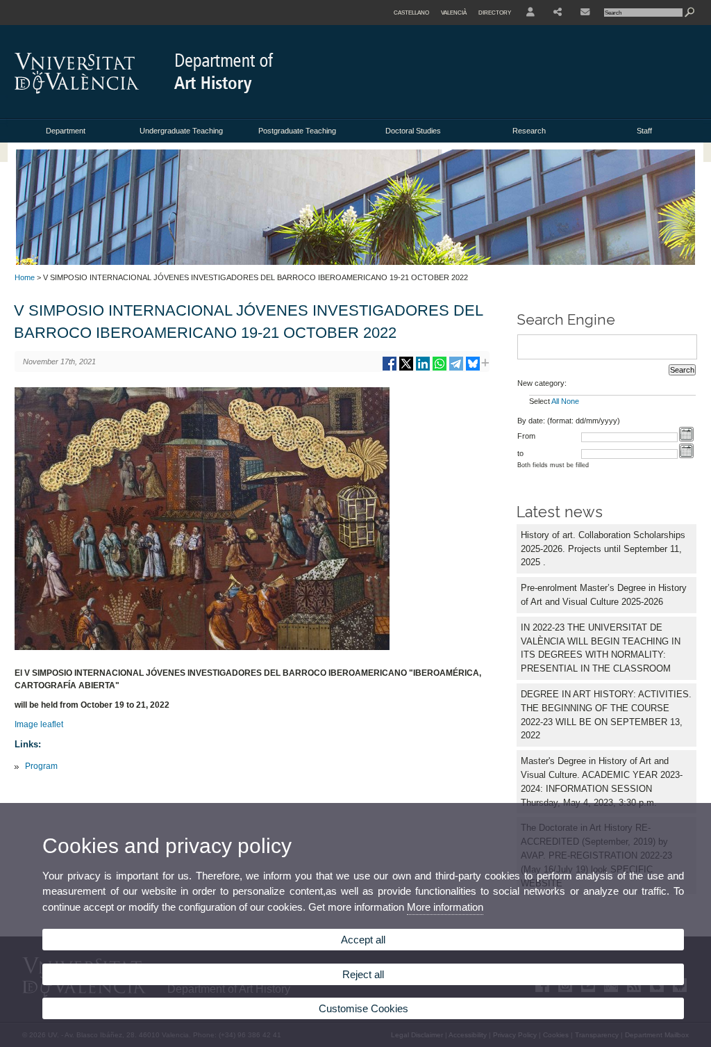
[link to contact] (584, 12)
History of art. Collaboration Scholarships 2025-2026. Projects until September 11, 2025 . (603, 549)
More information (445, 907)
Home (25, 277)
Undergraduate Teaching (181, 131)
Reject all (363, 974)
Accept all (363, 939)
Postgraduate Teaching (297, 131)
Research (529, 131)
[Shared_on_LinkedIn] (423, 369)
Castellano (411, 12)
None (570, 401)
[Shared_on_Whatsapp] (439, 369)
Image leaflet (39, 724)
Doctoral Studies (413, 131)
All (555, 401)
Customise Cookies (363, 1008)
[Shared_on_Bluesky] (473, 369)
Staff (644, 131)
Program (41, 766)
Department (65, 131)
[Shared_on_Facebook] (389, 369)
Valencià (454, 12)
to (520, 453)
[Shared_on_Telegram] (456, 369)
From (526, 436)
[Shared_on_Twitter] (406, 369)
